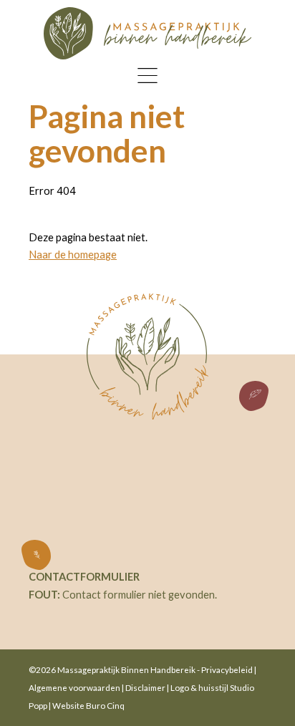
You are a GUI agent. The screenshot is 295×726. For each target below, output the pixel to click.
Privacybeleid (227, 669)
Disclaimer (145, 687)
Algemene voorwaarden (74, 687)
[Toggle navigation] (148, 75)
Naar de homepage (73, 254)
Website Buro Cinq (88, 705)
